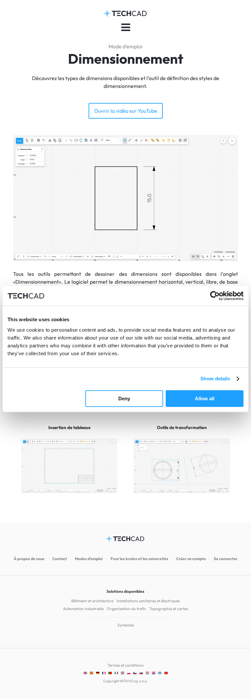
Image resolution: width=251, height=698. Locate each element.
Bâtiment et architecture (92, 600)
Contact (59, 558)
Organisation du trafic (126, 608)
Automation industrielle (83, 608)
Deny (124, 398)
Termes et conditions (125, 665)
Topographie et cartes (168, 608)
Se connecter (226, 558)
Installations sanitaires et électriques (148, 600)
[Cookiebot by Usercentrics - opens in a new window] (214, 296)
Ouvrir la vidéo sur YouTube (125, 111)
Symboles (125, 625)
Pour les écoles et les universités (139, 558)
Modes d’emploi (89, 558)
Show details (215, 378)
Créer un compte (191, 558)
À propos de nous (29, 558)
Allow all (204, 398)
